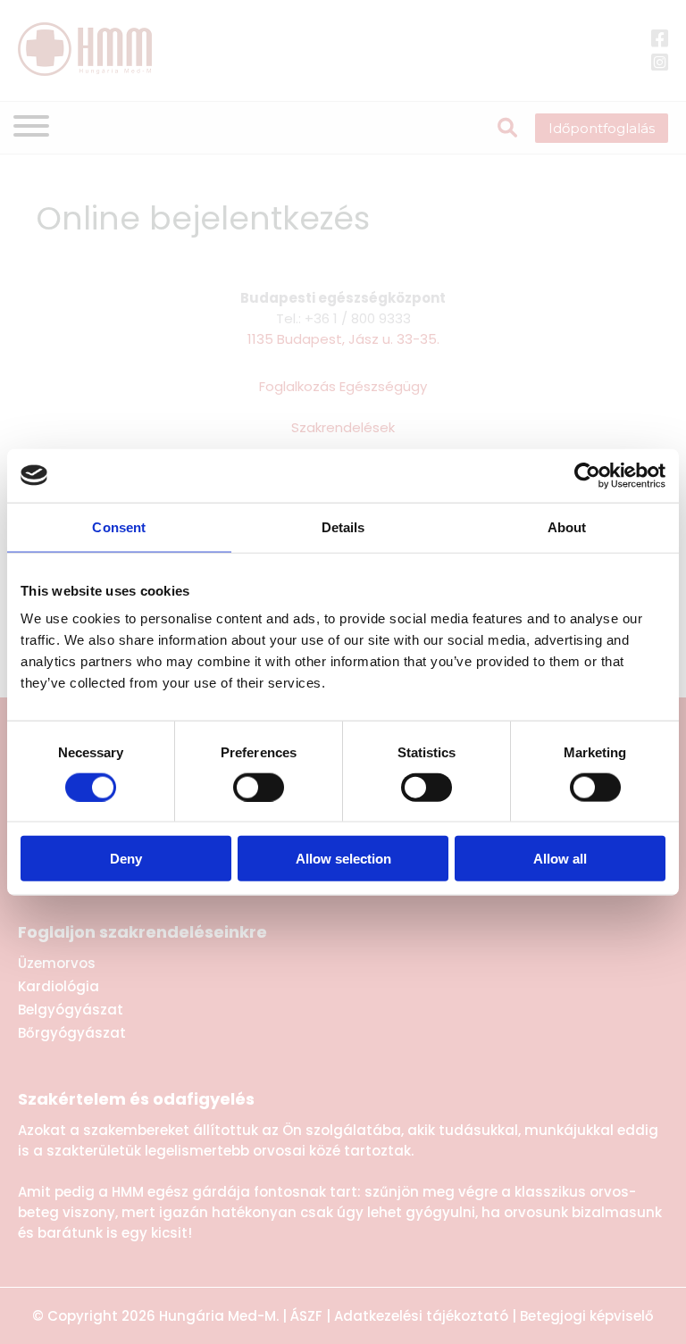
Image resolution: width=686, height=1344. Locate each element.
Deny (126, 858)
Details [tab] (343, 526)
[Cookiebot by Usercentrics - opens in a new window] (587, 475)
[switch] (258, 786)
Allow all (560, 858)
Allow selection (343, 858)
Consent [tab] (119, 526)
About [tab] (567, 526)
